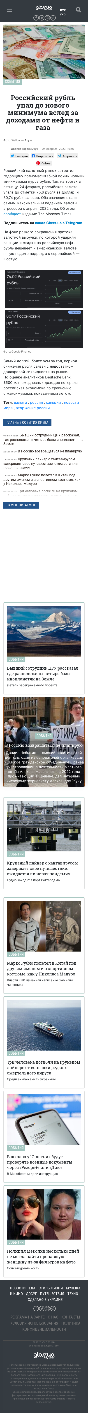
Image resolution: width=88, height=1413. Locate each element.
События (12, 81)
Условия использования (34, 1323)
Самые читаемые (21, 505)
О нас (53, 1317)
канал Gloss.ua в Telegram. (59, 223)
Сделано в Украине (45, 1299)
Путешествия (52, 1293)
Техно (72, 1293)
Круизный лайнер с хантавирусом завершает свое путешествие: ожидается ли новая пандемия (40, 463)
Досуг (31, 1293)
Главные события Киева (27, 422)
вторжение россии (33, 408)
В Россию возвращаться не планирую (43, 451)
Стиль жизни (51, 1288)
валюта (20, 402)
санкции (53, 402)
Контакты (70, 1317)
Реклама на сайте (27, 1317)
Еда (32, 1288)
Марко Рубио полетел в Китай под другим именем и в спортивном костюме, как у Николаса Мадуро (42, 479)
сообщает (12, 214)
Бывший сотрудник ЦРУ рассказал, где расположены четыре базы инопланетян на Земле (43, 439)
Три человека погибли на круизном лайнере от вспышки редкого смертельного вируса (40, 495)
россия (36, 402)
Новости (18, 1288)
